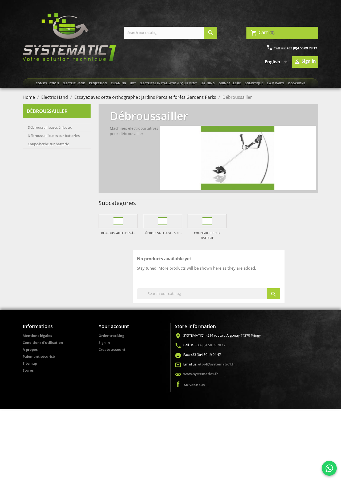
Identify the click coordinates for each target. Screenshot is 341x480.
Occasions (296, 83)
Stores (28, 370)
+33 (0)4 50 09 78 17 (302, 48)
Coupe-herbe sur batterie (48, 143)
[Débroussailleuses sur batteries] (162, 221)
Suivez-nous (194, 384)
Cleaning (118, 83)
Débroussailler (47, 111)
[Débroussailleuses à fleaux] (118, 221)
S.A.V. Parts (275, 83)
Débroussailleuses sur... (163, 233)
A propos (30, 349)
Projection (98, 83)
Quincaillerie (229, 83)
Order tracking (111, 335)
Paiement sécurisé (39, 356)
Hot (133, 83)
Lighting (208, 83)
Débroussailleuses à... (118, 233)
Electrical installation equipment (168, 83)
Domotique (254, 83)
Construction (47, 83)
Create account (112, 349)
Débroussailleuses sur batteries (54, 135)
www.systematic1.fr (200, 373)
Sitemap (30, 363)
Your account (114, 326)
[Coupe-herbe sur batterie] (207, 221)
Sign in (104, 342)
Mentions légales (37, 335)
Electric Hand (74, 83)
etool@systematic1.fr (216, 364)
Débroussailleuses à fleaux (50, 127)
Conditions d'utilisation (43, 342)
